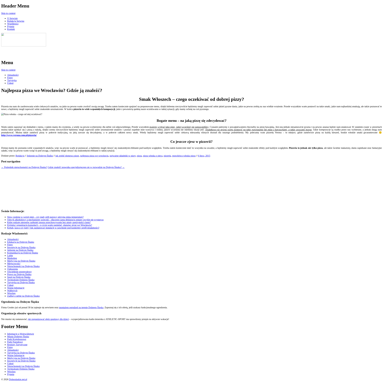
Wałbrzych (12, 290)
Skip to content (8, 13)
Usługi (10, 83)
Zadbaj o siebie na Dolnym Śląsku (23, 296)
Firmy (10, 77)
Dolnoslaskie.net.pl (18, 379)
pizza (139, 155)
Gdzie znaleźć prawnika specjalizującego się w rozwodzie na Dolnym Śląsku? (86, 167)
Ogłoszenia (12, 269)
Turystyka (12, 80)
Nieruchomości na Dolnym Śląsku (23, 266)
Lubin (10, 255)
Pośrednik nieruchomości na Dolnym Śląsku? (24, 167)
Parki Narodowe (15, 342)
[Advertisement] (36, 51)
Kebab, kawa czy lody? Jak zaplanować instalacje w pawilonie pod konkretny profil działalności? (53, 228)
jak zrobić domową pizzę (67, 155)
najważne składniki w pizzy (123, 155)
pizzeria (167, 155)
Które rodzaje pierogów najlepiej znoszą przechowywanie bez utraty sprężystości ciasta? (49, 222)
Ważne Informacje (15, 288)
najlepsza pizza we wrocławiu (94, 155)
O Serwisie (12, 18)
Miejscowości (13, 263)
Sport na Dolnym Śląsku (18, 277)
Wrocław (11, 293)
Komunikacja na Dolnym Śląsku (22, 253)
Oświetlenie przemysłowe (19, 271)
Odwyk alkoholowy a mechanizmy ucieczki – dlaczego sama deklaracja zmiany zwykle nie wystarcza (55, 219)
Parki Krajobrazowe (16, 339)
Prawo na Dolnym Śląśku (19, 274)
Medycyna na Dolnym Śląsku (21, 261)
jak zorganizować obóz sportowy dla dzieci (48, 319)
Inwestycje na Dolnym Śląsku (21, 247)
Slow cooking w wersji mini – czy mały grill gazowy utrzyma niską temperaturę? (45, 217)
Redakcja (20, 155)
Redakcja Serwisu (15, 21)
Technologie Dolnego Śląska (20, 279)
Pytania (10, 26)
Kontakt (11, 29)
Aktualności (13, 75)
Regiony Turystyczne (17, 344)
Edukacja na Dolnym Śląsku (20, 242)
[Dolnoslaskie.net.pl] (23, 45)
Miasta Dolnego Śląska (18, 336)
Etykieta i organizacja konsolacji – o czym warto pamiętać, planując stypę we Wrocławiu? (49, 225)
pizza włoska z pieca (152, 155)
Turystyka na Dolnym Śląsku (21, 282)
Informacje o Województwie (20, 334)
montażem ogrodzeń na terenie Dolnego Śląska (81, 307)
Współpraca (12, 23)
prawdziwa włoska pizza (184, 155)
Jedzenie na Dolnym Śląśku (40, 155)
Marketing (12, 258)
